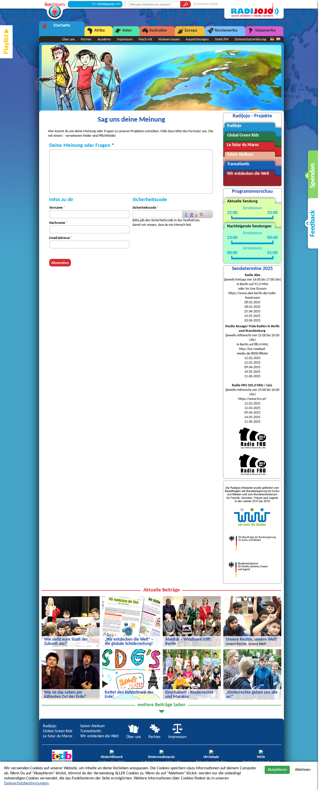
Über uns (68, 39)
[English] (278, 39)
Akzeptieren (277, 770)
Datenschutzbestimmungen (26, 783)
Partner (86, 39)
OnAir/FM (222, 39)
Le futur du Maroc (58, 736)
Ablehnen (302, 770)
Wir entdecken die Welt (99, 736)
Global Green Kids (57, 731)
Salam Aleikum (92, 726)
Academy (104, 39)
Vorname (56, 208)
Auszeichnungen (197, 39)
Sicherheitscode (144, 208)
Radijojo (49, 726)
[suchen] (185, 4)
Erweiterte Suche (206, 4)
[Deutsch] (272, 39)
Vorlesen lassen (169, 39)
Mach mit (145, 39)
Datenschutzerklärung (250, 39)
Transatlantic (90, 731)
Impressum (124, 39)
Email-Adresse (59, 238)
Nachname (57, 223)
